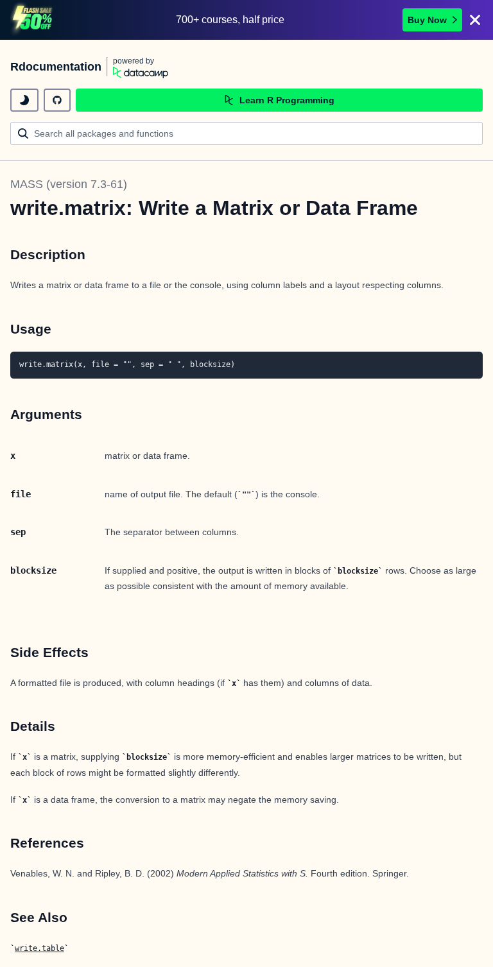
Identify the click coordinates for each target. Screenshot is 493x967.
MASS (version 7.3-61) (68, 184)
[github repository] (57, 100)
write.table (39, 948)
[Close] (475, 20)
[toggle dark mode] (24, 100)
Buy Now (427, 20)
